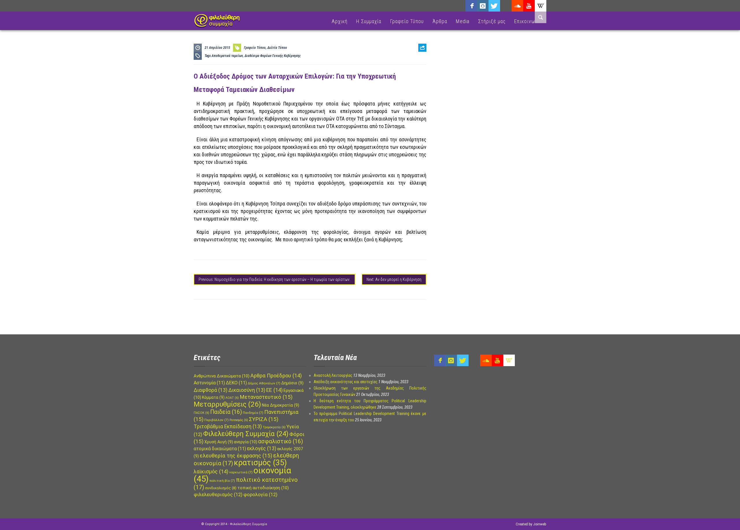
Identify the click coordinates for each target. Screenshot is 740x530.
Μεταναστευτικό (266, 397)
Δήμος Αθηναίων (264, 383)
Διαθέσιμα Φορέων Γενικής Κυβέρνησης (273, 56)
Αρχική (339, 21)
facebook (471, 6)
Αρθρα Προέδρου (276, 376)
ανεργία (245, 441)
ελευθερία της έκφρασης (236, 456)
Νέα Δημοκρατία (280, 405)
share (420, 62)
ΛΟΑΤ (232, 398)
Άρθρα (439, 21)
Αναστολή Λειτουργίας (333, 375)
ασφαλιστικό (280, 441)
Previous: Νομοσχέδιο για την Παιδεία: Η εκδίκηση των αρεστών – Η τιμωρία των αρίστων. (274, 279)
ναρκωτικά (241, 472)
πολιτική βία (222, 481)
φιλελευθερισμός (218, 494)
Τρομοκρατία (274, 427)
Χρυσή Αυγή (218, 442)
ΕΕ (274, 390)
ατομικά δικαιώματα (220, 448)
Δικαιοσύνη (246, 390)
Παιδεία (226, 412)
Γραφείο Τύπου (407, 21)
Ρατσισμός (239, 420)
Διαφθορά (210, 390)
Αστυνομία (209, 383)
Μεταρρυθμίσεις (227, 404)
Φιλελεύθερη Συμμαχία (245, 434)
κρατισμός (260, 462)
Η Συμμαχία (368, 21)
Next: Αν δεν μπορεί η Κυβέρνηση (394, 279)
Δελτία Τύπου (277, 48)
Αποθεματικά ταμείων (227, 56)
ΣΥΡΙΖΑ (263, 419)
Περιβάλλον (216, 420)
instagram (483, 6)
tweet (420, 71)
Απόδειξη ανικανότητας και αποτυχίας (346, 381)
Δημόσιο (292, 383)
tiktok (506, 6)
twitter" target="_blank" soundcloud (494, 6)
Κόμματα (213, 397)
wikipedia (540, 6)
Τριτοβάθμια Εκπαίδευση (228, 426)
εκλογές (261, 448)
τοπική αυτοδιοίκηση (263, 487)
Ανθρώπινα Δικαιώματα (221, 376)
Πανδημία (253, 413)
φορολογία (260, 494)
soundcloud (517, 6)
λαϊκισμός (211, 471)
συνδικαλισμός (220, 488)
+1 (422, 79)
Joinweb (539, 524)
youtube (529, 6)
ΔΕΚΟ (236, 383)
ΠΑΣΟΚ (201, 413)
